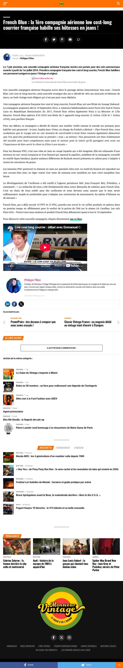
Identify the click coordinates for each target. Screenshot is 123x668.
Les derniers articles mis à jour (75, 649)
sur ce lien (76, 219)
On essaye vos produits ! (47, 649)
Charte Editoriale (89, 646)
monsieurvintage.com (34, 295)
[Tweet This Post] (54, 39)
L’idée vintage (44, 646)
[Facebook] (14, 304)
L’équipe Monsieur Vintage (65, 646)
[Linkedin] (7, 304)
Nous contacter (27, 646)
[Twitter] (21, 304)
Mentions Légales (108, 646)
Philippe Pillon (27, 58)
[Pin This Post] (62, 39)
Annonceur (12, 646)
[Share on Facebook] (45, 39)
